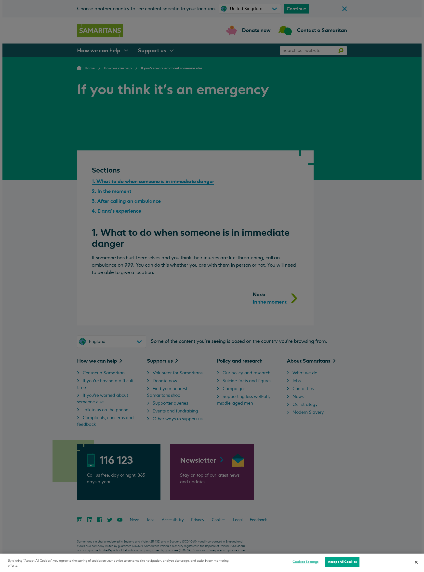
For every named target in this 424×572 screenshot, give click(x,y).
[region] (212, 563)
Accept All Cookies (342, 562)
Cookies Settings (305, 562)
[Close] (416, 562)
